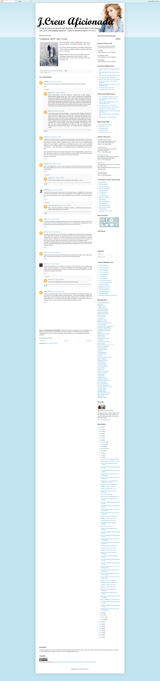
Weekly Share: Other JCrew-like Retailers (109, 79)
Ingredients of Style (102, 349)
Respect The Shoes (103, 372)
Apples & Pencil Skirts (103, 313)
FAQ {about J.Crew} (104, 126)
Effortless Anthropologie (104, 334)
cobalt (49, 178)
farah (49, 279)
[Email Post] (65, 70)
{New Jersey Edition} (104, 197)
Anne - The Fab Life (53, 205)
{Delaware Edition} (103, 190)
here (101, 144)
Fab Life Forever (102, 337)
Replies (47, 89)
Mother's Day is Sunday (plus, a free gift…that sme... (109, 574)
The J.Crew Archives (103, 383)
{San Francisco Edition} (105, 207)
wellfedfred (47, 190)
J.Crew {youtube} (103, 278)
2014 (100, 624)
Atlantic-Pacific (101, 315)
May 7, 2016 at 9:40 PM (57, 279)
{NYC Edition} (102, 199)
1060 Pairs (100, 304)
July (102, 453)
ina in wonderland (102, 348)
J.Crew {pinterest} (103, 274)
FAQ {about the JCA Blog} (105, 124)
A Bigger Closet (101, 305)
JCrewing (100, 351)
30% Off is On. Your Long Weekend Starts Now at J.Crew (109, 481)
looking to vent (47, 72)
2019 (100, 433)
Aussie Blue (101, 318)
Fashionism (100, 340)
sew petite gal (101, 374)
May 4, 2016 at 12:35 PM (55, 137)
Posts (101, 254)
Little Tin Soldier (102, 358)
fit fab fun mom (101, 343)
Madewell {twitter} (103, 293)
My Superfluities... (102, 363)
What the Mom (101, 396)
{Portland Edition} (103, 203)
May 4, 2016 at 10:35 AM (55, 81)
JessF (45, 252)
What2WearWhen (102, 391)
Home (66, 340)
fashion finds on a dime (103, 338)
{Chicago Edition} (103, 184)
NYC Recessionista (102, 366)
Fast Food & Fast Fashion (104, 341)
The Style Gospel (102, 388)
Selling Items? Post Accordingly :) (107, 109)
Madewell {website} (104, 284)
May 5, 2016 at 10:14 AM (52, 264)
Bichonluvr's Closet (102, 321)
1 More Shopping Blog (103, 302)
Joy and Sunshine (102, 354)
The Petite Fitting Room (103, 385)
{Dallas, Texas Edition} (104, 188)
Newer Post (43, 340)
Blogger (87, 669)
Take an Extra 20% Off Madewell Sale (109, 459)
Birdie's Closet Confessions (104, 323)
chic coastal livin (102, 324)
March (102, 615)
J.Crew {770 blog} (103, 271)
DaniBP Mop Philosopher (104, 330)
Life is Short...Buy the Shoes (105, 357)
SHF (45, 264)
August (102, 450)
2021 (100, 429)
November (103, 444)
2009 (100, 635)
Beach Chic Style (102, 320)
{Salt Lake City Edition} (104, 205)
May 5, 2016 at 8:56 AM (53, 252)
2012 (100, 628)
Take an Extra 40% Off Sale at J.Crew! (109, 461)
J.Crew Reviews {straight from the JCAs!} (109, 75)
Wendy (50, 92)
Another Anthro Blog (103, 310)
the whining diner (102, 390)
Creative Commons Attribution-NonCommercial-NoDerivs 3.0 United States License (75, 662)
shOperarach (101, 375)
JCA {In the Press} (103, 130)
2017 (100, 438)
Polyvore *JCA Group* (103, 371)
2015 (100, 622)
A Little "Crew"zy (102, 307)
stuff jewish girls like (103, 379)
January (103, 619)
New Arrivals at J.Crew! (106, 526)
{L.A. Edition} (102, 194)
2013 (100, 626)
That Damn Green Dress (104, 380)
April (102, 612)
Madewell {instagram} (104, 291)
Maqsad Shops (101, 361)
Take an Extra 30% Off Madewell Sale (109, 496)
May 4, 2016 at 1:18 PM (55, 163)
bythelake (46, 163)
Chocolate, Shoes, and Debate (105, 326)
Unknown (46, 81)
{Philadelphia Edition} (104, 201)
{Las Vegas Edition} (104, 196)
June (102, 455)
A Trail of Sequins (102, 316)
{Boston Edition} (103, 182)
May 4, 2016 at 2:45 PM (65, 205)
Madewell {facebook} (104, 289)
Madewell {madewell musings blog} (108, 295)
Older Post (89, 340)
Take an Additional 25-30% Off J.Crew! (110, 599)
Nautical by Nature (102, 365)
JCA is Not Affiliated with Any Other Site (108, 97)
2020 (100, 431)
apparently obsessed (103, 312)
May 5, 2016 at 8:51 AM (54, 232)
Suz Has (46, 232)
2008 (100, 637)
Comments (102, 257)
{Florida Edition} (103, 192)
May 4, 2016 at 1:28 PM (58, 178)
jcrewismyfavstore (102, 352)
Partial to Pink (101, 368)
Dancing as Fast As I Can (104, 329)
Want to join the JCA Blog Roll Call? (108, 117)
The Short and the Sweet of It (105, 386)
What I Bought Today (103, 394)
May (102, 457)
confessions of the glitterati (104, 327)
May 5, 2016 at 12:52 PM (58, 111)
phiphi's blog (101, 369)
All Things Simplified (103, 309)
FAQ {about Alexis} (103, 128)
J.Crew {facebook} (103, 269)
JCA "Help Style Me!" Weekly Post (107, 77)
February (103, 617)
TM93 (49, 111)
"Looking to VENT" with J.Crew (106, 89)
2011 (100, 630)
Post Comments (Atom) (52, 343)
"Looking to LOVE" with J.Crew (106, 87)
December (103, 442)
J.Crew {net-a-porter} (104, 267)
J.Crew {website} (103, 265)
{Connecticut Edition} (104, 186)
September (103, 448)
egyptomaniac (101, 335)
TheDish (46, 137)
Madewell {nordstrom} (104, 286)
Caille (45, 219)
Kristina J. (100, 355)
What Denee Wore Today (104, 393)
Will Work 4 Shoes (102, 397)
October (103, 446)
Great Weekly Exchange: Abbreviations (109, 107)
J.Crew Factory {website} (105, 280)
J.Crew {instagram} (104, 272)
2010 (100, 632)
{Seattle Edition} (103, 209)
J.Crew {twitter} (102, 276)
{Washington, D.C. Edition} (105, 211)
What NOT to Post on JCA (105, 132)
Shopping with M (102, 377)
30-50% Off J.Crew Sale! (106, 494)
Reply (45, 86)
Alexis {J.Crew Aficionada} (106, 410)
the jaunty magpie (102, 382)
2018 (100, 435)
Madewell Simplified (103, 360)
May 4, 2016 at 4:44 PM (53, 219)
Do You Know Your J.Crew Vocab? (107, 105)
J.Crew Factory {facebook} (105, 282)
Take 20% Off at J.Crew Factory (108, 580)
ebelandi (100, 332)
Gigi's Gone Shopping (103, 346)
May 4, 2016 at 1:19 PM (56, 190)
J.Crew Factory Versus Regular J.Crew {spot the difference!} (108, 102)
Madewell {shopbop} (104, 288)
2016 (100, 440)
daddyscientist (47, 291)
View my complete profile (104, 419)
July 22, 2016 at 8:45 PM (58, 291)
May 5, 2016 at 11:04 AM (58, 92)
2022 (100, 427)
